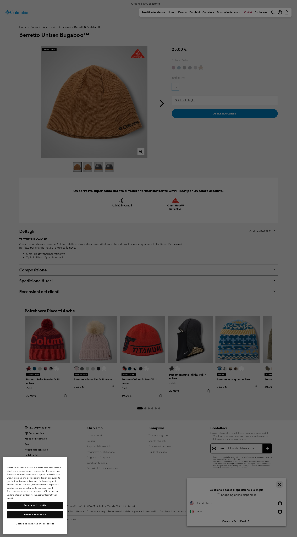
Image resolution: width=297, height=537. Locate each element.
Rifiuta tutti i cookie (35, 514)
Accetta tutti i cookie (35, 505)
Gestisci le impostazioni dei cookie (35, 523)
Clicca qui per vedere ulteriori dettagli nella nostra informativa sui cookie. (32, 495)
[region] (35, 495)
